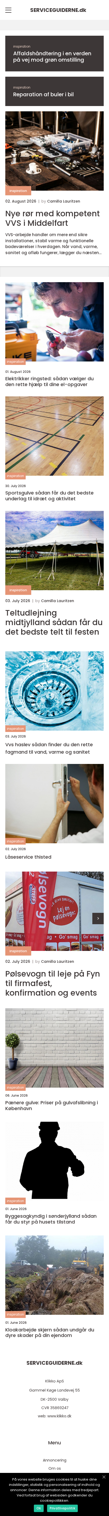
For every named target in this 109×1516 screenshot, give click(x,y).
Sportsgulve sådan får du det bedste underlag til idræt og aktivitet (49, 495)
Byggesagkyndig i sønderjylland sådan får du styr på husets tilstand (51, 1219)
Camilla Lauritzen (63, 201)
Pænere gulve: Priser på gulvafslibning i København (51, 1105)
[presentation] (98, 918)
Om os (54, 1468)
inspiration (21, 46)
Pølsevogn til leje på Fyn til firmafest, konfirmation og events (52, 983)
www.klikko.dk (59, 1416)
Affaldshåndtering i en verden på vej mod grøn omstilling (52, 56)
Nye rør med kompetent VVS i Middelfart (52, 218)
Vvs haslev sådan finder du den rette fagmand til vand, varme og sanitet (49, 748)
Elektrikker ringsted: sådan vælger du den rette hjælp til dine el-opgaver (49, 381)
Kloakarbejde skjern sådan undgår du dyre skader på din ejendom (49, 1332)
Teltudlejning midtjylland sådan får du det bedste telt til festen (54, 622)
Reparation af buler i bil (43, 94)
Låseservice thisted (28, 857)
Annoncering (54, 1460)
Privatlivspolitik (62, 1508)
